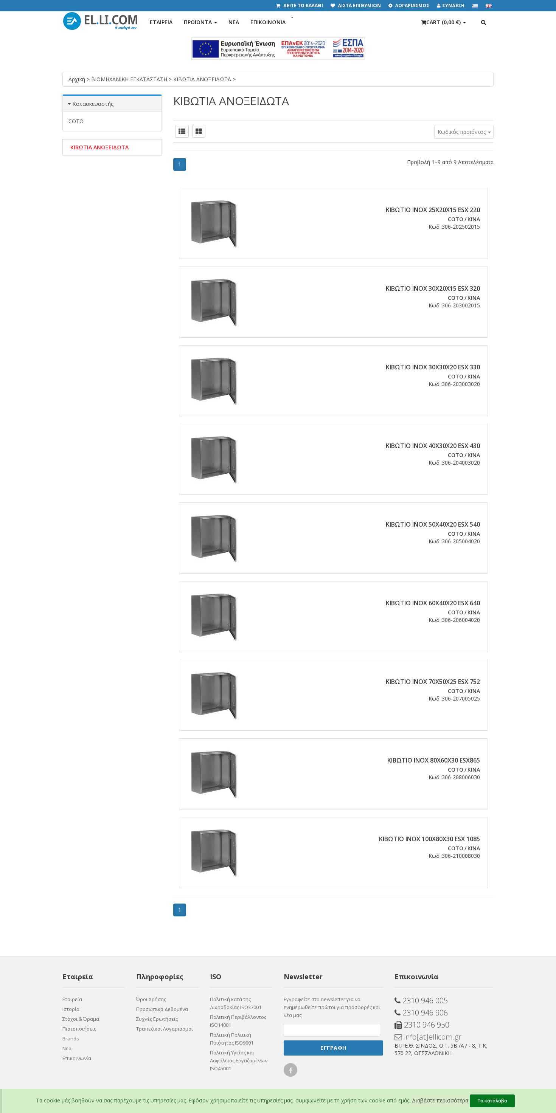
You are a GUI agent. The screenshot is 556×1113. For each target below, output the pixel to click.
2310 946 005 (424, 1000)
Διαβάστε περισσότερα (440, 1100)
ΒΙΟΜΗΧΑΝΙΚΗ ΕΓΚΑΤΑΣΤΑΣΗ (130, 79)
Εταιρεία (72, 999)
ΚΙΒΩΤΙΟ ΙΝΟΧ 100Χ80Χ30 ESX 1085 (429, 839)
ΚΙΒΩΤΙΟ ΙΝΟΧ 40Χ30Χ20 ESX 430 (433, 446)
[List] (182, 131)
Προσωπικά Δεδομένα (162, 1009)
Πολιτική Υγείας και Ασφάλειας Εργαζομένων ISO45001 (238, 1060)
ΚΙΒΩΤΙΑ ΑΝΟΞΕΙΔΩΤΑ (203, 79)
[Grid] (198, 131)
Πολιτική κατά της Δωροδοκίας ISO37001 (235, 1003)
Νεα (233, 22)
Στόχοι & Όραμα (80, 1018)
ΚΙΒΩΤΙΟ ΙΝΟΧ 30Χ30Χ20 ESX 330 (433, 367)
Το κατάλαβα (492, 1100)
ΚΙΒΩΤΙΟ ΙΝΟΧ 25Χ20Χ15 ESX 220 (433, 210)
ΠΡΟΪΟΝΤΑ (198, 22)
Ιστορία (70, 1009)
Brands (70, 1038)
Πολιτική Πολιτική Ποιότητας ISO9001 (231, 1038)
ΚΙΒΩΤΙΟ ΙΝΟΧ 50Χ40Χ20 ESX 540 (433, 524)
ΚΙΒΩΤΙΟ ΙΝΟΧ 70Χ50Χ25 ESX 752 (433, 681)
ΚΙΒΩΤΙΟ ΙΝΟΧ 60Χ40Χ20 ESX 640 (433, 603)
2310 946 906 (424, 1013)
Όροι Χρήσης (151, 999)
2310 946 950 (425, 1025)
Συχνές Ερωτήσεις (157, 1018)
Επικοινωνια (268, 22)
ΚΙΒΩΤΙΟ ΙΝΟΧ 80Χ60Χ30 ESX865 (433, 760)
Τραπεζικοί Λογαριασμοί (164, 1028)
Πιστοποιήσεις (79, 1028)
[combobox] (464, 132)
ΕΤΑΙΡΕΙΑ (161, 22)
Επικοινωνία (76, 1058)
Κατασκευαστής (93, 103)
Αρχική (77, 79)
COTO (76, 121)
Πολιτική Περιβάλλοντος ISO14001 (238, 1021)
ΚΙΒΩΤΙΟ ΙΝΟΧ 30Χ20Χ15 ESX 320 (433, 288)
